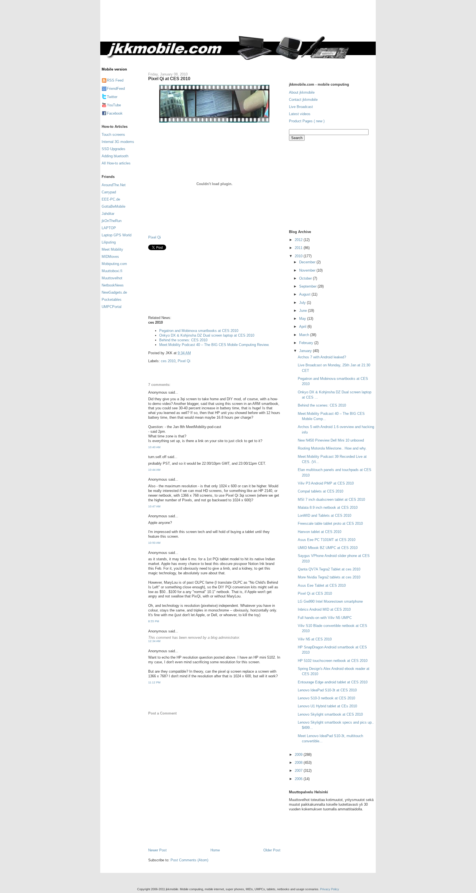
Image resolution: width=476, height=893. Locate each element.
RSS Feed (115, 80)
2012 (299, 240)
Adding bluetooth (115, 156)
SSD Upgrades (113, 149)
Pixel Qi (154, 237)
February (306, 343)
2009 (299, 755)
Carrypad (109, 192)
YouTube (114, 105)
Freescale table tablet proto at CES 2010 (330, 523)
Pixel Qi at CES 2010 (169, 78)
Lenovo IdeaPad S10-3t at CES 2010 (327, 690)
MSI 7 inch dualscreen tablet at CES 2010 (331, 499)
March (304, 335)
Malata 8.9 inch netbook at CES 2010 (328, 507)
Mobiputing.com (114, 264)
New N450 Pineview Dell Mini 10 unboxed (331, 440)
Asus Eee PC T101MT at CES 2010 (326, 540)
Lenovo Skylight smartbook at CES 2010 (330, 714)
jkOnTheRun (111, 221)
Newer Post (157, 850)
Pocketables (111, 299)
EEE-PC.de (111, 199)
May (303, 318)
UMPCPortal (111, 307)
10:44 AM (154, 469)
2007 (299, 770)
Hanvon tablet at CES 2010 (319, 532)
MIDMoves (110, 257)
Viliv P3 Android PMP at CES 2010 (326, 483)
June (303, 311)
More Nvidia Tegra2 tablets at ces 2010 (329, 577)
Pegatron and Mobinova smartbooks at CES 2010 (198, 331)
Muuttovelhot (112, 278)
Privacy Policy (329, 889)
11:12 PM (154, 682)
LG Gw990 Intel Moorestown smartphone (330, 601)
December (308, 262)
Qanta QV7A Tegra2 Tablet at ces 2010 (329, 569)
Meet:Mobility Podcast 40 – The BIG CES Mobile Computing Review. (214, 345)
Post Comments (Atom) (189, 860)
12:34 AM (154, 641)
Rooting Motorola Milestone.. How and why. (332, 448)
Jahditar (108, 214)
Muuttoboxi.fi (112, 271)
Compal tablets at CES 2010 (320, 491)
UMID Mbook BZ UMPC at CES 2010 (328, 548)
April (303, 326)
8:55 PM (153, 621)
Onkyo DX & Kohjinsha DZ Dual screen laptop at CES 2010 (206, 335)
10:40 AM (154, 447)
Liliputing (109, 242)
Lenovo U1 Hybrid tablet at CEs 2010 (327, 706)
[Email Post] (192, 353)
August (305, 294)
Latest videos (299, 114)
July (303, 303)
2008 (299, 763)
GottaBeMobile (113, 206)
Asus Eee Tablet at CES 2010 (322, 585)
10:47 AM (154, 506)
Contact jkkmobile (303, 100)
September (308, 286)
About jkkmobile (302, 92)
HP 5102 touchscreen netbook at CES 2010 (332, 661)
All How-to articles (116, 163)
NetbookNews (113, 285)
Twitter (112, 97)
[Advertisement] (261, 21)
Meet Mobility (112, 249)
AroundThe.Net (114, 185)
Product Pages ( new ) (306, 121)
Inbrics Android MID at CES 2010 (324, 609)
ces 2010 (168, 361)
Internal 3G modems (118, 142)
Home (215, 850)
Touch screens (113, 134)
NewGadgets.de (114, 292)
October (306, 278)
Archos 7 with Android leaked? (322, 357)
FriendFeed (116, 88)
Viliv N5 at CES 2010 (315, 639)
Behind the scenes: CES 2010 (183, 340)
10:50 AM (154, 542)
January (306, 351)
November (308, 270)
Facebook (115, 113)
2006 (299, 779)
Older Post (271, 850)
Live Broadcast (301, 107)
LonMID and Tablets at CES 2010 (324, 515)
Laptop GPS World (116, 235)
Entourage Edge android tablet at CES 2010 (332, 682)
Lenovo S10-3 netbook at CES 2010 (326, 698)
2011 (299, 248)
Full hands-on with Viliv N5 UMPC (325, 618)
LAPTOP (109, 228)
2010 (299, 256)
